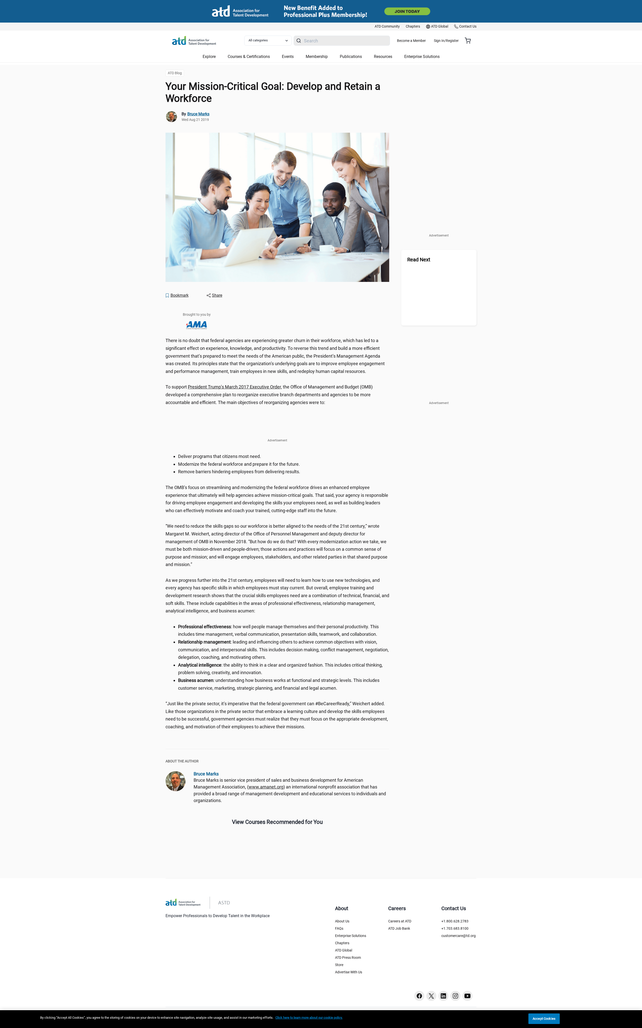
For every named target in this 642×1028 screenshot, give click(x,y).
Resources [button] (383, 56)
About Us (342, 921)
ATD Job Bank (399, 928)
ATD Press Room (348, 958)
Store (339, 965)
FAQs (339, 928)
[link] (387, 27)
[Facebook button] (419, 996)
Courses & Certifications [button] (249, 56)
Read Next (418, 260)
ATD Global (343, 950)
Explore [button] (209, 56)
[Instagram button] (455, 996)
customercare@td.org (458, 936)
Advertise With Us (348, 972)
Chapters (342, 943)
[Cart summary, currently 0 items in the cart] (469, 41)
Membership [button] (317, 56)
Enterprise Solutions (350, 936)
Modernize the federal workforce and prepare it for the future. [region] (239, 464)
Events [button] (288, 56)
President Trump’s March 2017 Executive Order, (235, 386)
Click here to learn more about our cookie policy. (309, 1017)
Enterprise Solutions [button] (422, 56)
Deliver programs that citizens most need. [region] (219, 456)
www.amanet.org (266, 786)
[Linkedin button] (443, 996)
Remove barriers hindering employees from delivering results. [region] (239, 471)
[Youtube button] (467, 996)
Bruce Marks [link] (198, 114)
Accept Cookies (544, 1018)
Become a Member (411, 41)
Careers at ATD (399, 921)
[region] (321, 1019)
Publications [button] (351, 56)
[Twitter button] (431, 996)
